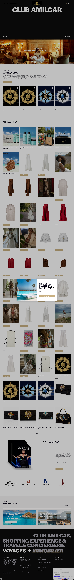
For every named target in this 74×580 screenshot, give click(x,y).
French (63, 579)
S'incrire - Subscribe (47, 296)
